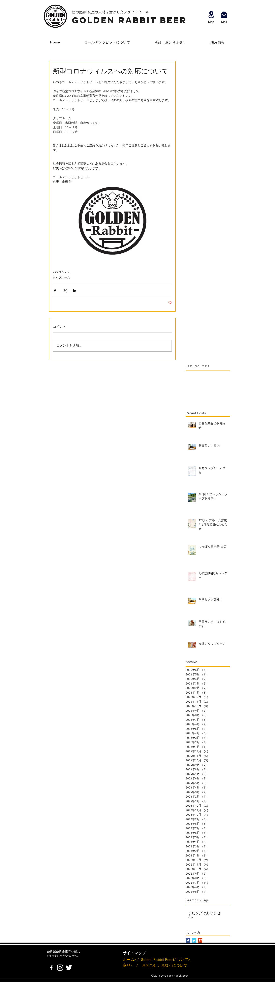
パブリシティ (61, 272)
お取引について (174, 965)
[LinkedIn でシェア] (75, 290)
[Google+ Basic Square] (200, 940)
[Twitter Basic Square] (194, 940)
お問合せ (149, 965)
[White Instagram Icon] (60, 967)
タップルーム (61, 277)
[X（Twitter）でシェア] (65, 290)
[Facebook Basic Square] (188, 940)
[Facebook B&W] (51, 967)
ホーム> (129, 960)
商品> (127, 965)
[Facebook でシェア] (55, 290)
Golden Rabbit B (154, 960)
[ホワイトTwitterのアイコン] (69, 967)
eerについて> (178, 960)
